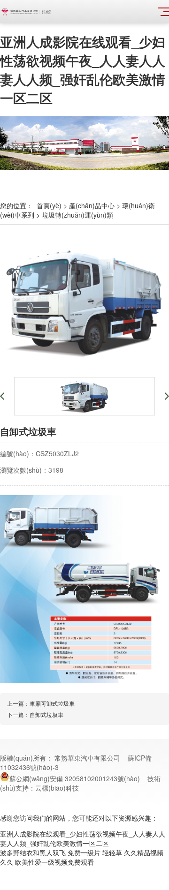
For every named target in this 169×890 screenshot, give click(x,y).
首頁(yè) (49, 205)
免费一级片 (84, 852)
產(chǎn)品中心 (92, 205)
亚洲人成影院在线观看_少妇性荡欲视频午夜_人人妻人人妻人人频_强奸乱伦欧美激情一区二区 (82, 69)
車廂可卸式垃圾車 (52, 703)
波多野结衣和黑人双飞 (33, 852)
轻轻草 (112, 852)
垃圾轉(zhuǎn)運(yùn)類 (77, 214)
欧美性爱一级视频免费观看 (54, 862)
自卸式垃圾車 (46, 714)
